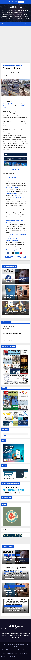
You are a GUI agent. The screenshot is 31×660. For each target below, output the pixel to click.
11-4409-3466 (17, 195)
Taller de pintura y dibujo (14, 575)
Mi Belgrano (15, 7)
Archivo (4, 65)
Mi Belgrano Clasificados (12, 653)
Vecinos (19, 65)
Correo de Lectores (12, 65)
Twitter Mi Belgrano (23, 653)
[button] (25, 23)
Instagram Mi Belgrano (6, 649)
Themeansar (15, 646)
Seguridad (6, 587)
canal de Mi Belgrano (16, 197)
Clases (9, 571)
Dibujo (20, 571)
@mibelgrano (6, 106)
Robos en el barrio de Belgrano (21, 257)
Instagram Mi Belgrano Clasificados (20, 649)
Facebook (3, 653)
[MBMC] (15, 408)
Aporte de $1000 (14, 248)
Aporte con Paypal (11, 250)
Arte (5, 571)
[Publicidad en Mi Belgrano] (13, 490)
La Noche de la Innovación (9, 257)
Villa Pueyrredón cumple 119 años (15, 312)
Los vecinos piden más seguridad (12, 296)
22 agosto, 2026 (9, 561)
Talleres (6, 573)
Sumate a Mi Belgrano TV (13, 240)
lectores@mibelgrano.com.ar (11, 104)
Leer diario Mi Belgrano (12, 178)
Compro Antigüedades (13, 608)
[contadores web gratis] (12, 535)
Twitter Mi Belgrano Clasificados (8, 656)
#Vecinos (5, 75)
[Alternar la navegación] (28, 24)
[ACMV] (12, 516)
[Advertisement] (15, 42)
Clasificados (15, 571)
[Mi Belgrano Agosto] (15, 366)
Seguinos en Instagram (12, 238)
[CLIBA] (15, 474)
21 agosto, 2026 (9, 594)
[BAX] (13, 452)
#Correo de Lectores (18, 73)
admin (18, 561)
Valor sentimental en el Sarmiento (13, 281)
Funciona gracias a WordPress (10, 644)
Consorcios (15, 169)
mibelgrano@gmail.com (12, 193)
